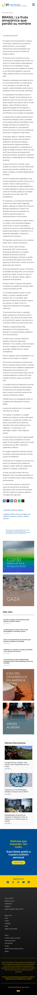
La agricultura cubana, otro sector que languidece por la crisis (17, 764)
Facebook (7, 923)
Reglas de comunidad (11, 929)
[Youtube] (23, 882)
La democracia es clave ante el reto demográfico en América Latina (16, 630)
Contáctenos (8, 903)
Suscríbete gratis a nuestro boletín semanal (18, 854)
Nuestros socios (9, 901)
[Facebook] (8, 882)
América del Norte (10, 940)
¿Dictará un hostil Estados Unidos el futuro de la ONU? (16, 791)
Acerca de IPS (9, 898)
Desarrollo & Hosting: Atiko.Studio (18, 987)
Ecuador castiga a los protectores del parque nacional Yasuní (16, 620)
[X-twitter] (13, 882)
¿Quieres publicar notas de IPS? (14, 909)
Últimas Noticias (17, 510)
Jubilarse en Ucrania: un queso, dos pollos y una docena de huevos (18, 650)
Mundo (7, 951)
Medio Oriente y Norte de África (14, 948)
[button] (4, 500)
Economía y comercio (16, 516)
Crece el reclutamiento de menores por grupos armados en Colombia (17, 640)
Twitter (7, 921)
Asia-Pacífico (9, 943)
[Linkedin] (28, 882)
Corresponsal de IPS (10, 36)
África (6, 935)
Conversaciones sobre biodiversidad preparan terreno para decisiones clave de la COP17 (18, 661)
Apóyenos (8, 906)
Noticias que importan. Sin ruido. (18, 844)
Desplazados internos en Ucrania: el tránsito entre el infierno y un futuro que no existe (16, 818)
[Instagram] (18, 882)
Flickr (6, 926)
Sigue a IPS (8, 915)
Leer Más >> (7, 623)
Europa (7, 946)
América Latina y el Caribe (18, 514)
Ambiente (6, 514)
